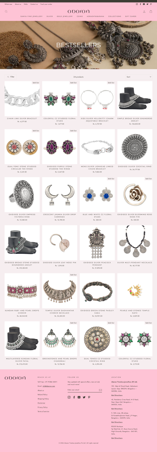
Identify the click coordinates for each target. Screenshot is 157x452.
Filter (12, 76)
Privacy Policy (43, 407)
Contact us (34, 4)
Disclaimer (41, 403)
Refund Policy (42, 394)
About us (18, 4)
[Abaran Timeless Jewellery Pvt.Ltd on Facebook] (74, 397)
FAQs (26, 4)
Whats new (8, 4)
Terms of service (43, 411)
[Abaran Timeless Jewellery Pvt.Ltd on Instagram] (69, 397)
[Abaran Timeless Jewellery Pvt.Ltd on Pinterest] (89, 397)
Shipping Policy (43, 399)
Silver (50, 16)
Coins (80, 16)
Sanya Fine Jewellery (32, 16)
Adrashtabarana (95, 16)
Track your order (46, 4)
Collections (114, 16)
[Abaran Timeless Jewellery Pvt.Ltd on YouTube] (79, 397)
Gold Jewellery (65, 16)
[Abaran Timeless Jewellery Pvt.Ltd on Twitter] (84, 397)
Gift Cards (130, 16)
